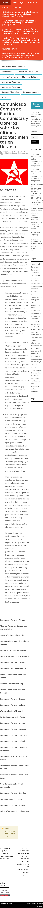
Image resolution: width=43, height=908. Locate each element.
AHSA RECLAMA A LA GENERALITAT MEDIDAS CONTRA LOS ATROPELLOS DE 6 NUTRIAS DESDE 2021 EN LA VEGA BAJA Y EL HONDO (37, 194)
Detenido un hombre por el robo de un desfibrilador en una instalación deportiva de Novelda (20, 14)
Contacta (32, 2)
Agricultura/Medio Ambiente (14, 67)
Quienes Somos (9, 48)
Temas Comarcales (31, 92)
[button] (15, 817)
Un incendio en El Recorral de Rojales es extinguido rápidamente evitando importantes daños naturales (20, 55)
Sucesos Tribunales (10, 92)
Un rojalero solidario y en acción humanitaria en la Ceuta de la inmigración (36, 118)
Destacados (7, 72)
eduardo (5, 151)
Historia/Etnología (10, 77)
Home (5, 2)
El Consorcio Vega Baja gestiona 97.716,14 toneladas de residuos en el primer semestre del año (36, 241)
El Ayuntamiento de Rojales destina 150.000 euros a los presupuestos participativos (19, 22)
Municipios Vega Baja (11, 82)
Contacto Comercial (11, 7)
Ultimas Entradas (36, 105)
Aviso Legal (18, 2)
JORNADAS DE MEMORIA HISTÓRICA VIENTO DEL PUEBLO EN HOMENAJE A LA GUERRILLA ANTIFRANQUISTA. (20, 31)
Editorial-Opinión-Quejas (27, 72)
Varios (4, 97)
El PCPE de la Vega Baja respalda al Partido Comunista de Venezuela (6, 853)
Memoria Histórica (30, 77)
